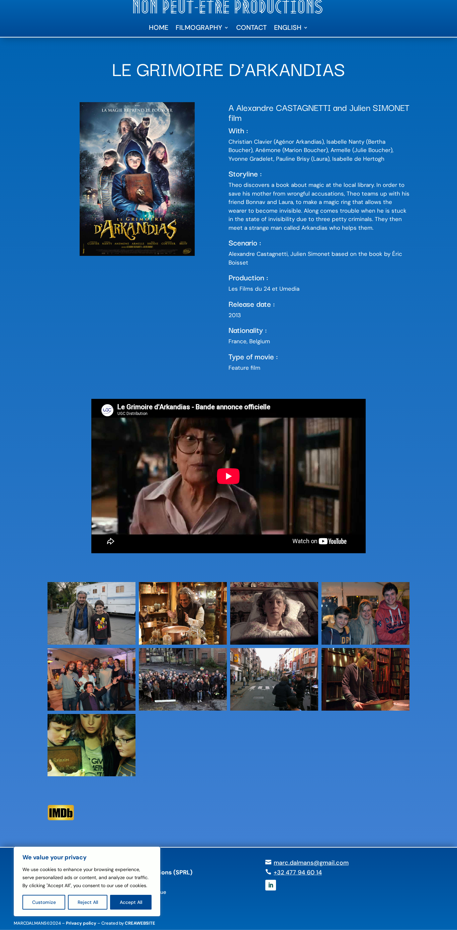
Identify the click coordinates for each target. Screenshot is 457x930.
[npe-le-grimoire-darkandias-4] (91, 644)
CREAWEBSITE (140, 923)
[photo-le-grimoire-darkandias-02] (365, 710)
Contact (251, 28)
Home (158, 28)
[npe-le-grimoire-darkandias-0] (183, 710)
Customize (44, 902)
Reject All (88, 902)
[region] (87, 881)
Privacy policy (81, 923)
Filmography (199, 28)
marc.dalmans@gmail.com (311, 863)
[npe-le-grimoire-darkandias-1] (274, 710)
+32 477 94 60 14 (298, 872)
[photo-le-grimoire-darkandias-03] (274, 644)
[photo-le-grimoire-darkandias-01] (183, 644)
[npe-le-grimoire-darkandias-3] (365, 644)
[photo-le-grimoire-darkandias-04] (91, 776)
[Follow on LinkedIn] (270, 885)
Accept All (131, 902)
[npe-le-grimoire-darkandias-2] (91, 710)
